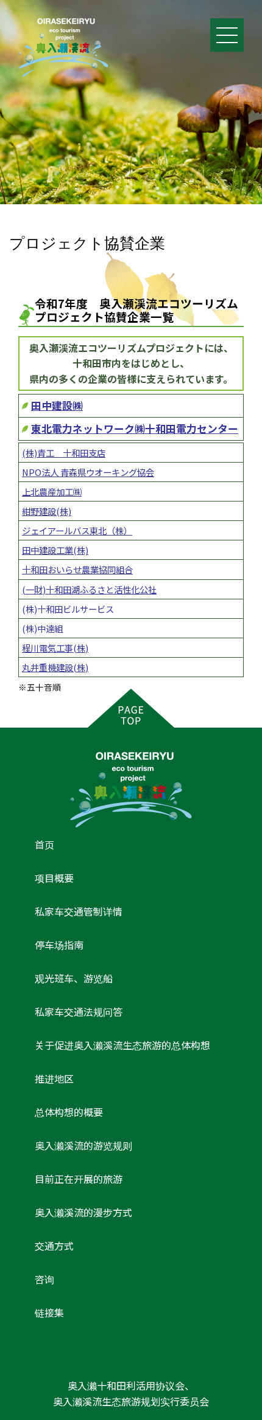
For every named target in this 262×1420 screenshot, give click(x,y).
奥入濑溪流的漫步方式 (83, 1212)
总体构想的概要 (69, 1112)
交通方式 (54, 1245)
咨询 (44, 1279)
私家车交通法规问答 (78, 1011)
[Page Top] (131, 708)
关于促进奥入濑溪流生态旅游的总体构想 (122, 1045)
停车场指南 (59, 944)
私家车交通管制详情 (78, 911)
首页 (44, 844)
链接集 (49, 1312)
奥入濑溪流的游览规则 (83, 1145)
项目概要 (54, 877)
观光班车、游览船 (74, 978)
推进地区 (54, 1078)
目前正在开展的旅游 (78, 1178)
